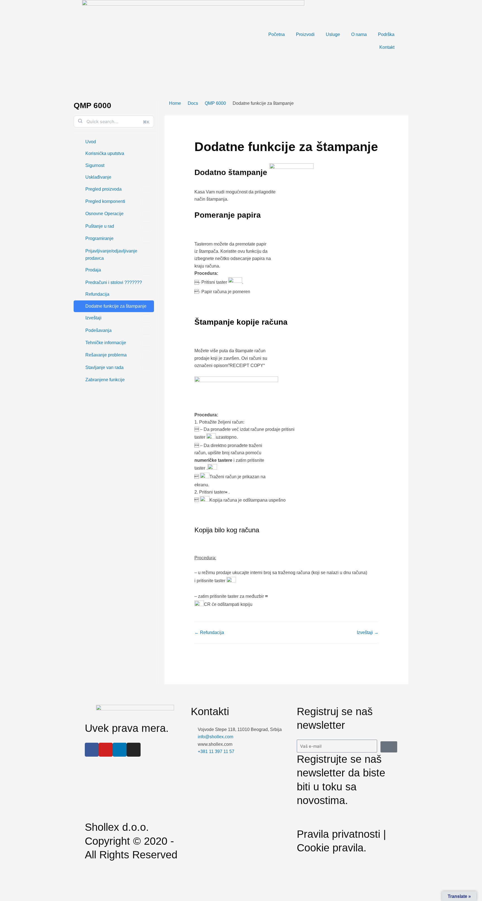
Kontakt (386, 47)
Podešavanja (98, 330)
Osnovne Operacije (104, 213)
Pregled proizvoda (103, 189)
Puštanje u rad (99, 226)
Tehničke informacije (105, 342)
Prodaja (93, 270)
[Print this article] (406, 119)
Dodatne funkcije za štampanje (115, 306)
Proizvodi (305, 34)
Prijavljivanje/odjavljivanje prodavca (111, 255)
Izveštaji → (368, 632)
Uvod (90, 141)
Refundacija (97, 294)
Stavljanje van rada (104, 367)
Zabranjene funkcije (105, 379)
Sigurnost (94, 165)
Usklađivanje (98, 177)
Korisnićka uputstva (104, 153)
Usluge (333, 34)
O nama (359, 34)
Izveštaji (93, 317)
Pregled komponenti (105, 201)
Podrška (386, 34)
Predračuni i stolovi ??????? (113, 282)
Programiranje (99, 238)
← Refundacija (209, 632)
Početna (276, 34)
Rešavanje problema (106, 355)
